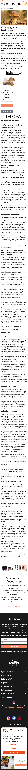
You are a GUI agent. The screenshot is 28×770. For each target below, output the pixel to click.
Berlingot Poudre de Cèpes (7, 94)
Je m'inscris (14, 647)
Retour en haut (7, 111)
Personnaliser (14, 744)
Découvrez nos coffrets (14, 606)
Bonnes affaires (8, 8)
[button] (5, 4)
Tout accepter (14, 752)
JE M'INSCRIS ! (20, 765)
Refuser (14, 748)
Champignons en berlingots (18, 1)
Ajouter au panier (7, 105)
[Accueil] (1, 8)
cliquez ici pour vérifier (16, 707)
